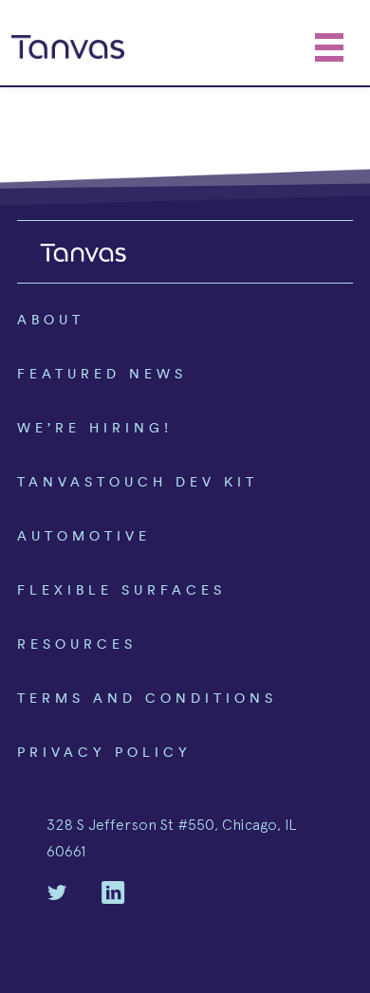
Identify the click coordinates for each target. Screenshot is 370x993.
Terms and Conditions (147, 698)
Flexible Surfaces (121, 589)
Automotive (84, 535)
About (50, 319)
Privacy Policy (104, 752)
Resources (77, 644)
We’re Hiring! (95, 427)
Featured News (102, 373)
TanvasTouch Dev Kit (137, 481)
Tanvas (67, 47)
